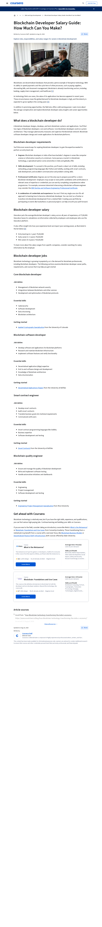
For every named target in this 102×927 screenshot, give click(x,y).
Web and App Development (33, 15)
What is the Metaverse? (78, 527)
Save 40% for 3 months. (66, 9)
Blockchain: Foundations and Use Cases (30, 530)
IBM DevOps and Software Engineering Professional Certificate (54, 188)
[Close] (94, 9)
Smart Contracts (24, 448)
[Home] (14, 15)
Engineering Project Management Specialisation (35, 506)
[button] (84, 34)
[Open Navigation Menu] (7, 3)
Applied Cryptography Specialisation (31, 327)
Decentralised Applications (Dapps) (31, 388)
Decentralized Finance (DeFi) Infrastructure (29, 536)
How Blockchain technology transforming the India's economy (48, 615)
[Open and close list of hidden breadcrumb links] (20, 15)
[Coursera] (16, 3)
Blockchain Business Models (71, 533)
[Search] (83, 3)
